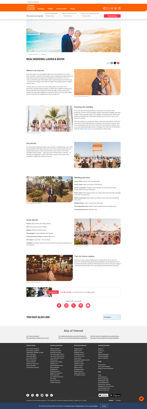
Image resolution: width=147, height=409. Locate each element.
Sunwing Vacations (104, 345)
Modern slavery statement (105, 368)
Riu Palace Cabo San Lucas (85, 129)
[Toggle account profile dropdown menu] (115, 8)
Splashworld (53, 369)
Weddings (43, 54)
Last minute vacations (32, 349)
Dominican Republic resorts (82, 360)
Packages (41, 9)
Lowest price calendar (32, 367)
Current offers (61, 9)
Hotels (72, 9)
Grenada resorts (78, 362)
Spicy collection (54, 367)
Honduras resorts (79, 363)
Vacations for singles (56, 362)
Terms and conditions (104, 366)
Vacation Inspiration (33, 54)
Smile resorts (54, 360)
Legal (99, 361)
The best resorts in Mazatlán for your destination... (104, 336)
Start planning (53, 292)
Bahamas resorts (79, 352)
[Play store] (115, 395)
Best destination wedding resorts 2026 (37, 338)
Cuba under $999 (31, 356)
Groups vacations (103, 358)
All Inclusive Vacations (32, 336)
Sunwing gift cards (103, 380)
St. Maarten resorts (79, 375)
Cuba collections (31, 354)
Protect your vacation (104, 384)
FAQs (99, 375)
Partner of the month (32, 363)
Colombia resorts (79, 354)
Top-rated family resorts (57, 356)
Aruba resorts (78, 350)
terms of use (70, 406)
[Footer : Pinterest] (46, 395)
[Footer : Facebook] (27, 395)
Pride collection (54, 375)
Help (99, 372)
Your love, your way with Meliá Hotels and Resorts (72, 338)
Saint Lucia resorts (79, 373)
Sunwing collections (56, 345)
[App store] (103, 395)
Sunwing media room (104, 388)
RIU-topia (53, 378)
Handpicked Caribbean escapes (35, 352)
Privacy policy (102, 364)
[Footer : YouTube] (42, 395)
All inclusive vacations (32, 350)
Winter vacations (55, 349)
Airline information (103, 354)
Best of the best (55, 380)
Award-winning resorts (56, 365)
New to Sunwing (31, 360)
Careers (100, 352)
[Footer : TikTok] (51, 395)
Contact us (101, 350)
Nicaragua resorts (79, 369)
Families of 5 (54, 363)
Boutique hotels (55, 371)
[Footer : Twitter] (37, 395)
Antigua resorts (78, 349)
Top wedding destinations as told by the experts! (72, 336)
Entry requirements (103, 382)
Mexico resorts (78, 367)
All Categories (107, 317)
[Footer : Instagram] (32, 395)
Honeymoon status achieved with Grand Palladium (104, 338)
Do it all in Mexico (31, 358)
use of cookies (93, 406)
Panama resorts (78, 371)
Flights (50, 9)
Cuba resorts (77, 358)
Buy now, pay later (103, 379)
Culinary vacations (55, 382)
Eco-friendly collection (56, 377)
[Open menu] (119, 8)
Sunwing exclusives (55, 350)
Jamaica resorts (78, 365)
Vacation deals (30, 345)
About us (100, 349)
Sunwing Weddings (103, 356)
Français (118, 400)
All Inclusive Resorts (80, 345)
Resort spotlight (31, 365)
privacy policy (80, 406)
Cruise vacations (31, 362)
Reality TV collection (56, 373)
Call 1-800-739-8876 (66, 292)
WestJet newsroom (103, 390)
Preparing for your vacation (106, 386)
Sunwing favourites (55, 352)
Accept (104, 406)
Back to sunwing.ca (33, 2)
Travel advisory (102, 377)
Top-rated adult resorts (57, 354)
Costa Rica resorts (79, 356)
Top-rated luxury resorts (57, 358)
